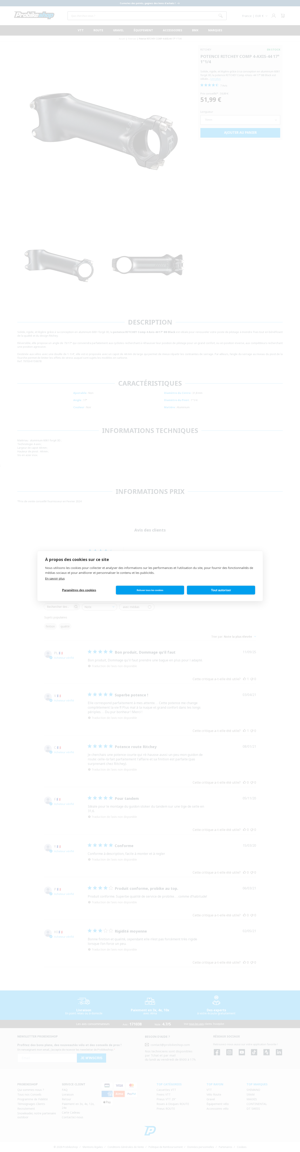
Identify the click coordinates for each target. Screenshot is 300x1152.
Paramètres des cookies (79, 590)
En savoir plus (55, 578)
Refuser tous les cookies (150, 590)
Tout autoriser (221, 590)
